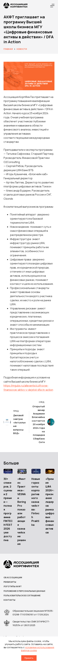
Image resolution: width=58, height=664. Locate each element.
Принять (28, 658)
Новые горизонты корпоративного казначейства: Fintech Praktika (35, 502)
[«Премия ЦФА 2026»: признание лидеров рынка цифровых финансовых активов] (50, 471)
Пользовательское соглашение (22, 595)
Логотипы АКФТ (13, 586)
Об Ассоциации (13, 577)
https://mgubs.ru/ (14, 385)
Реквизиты (10, 582)
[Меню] (52, 6)
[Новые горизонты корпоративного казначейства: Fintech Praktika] (36, 471)
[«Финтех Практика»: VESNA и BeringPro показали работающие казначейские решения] (22, 471)
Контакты (9, 600)
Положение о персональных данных (24, 591)
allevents (29, 385)
